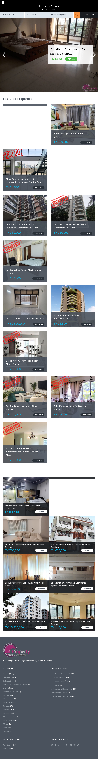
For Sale (6, 748)
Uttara (6, 688)
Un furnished (58, 677)
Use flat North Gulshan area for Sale (25, 318)
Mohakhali (7, 695)
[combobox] (61, 15)
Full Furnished (59, 681)
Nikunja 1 (7, 710)
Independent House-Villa (61, 689)
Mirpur (6, 724)
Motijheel (7, 713)
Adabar (6, 731)
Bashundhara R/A (10, 692)
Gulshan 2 (7, 677)
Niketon (6, 727)
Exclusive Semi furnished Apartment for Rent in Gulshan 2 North (23, 451)
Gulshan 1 (7, 681)
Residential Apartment (60, 674)
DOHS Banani (9, 720)
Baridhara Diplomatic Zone (14, 684)
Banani (6, 674)
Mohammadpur (9, 717)
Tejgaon (6, 706)
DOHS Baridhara (10, 702)
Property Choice (49, 6)
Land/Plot (55, 685)
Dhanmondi (8, 699)
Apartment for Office (62, 696)
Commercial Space (59, 693)
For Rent (6, 745)
